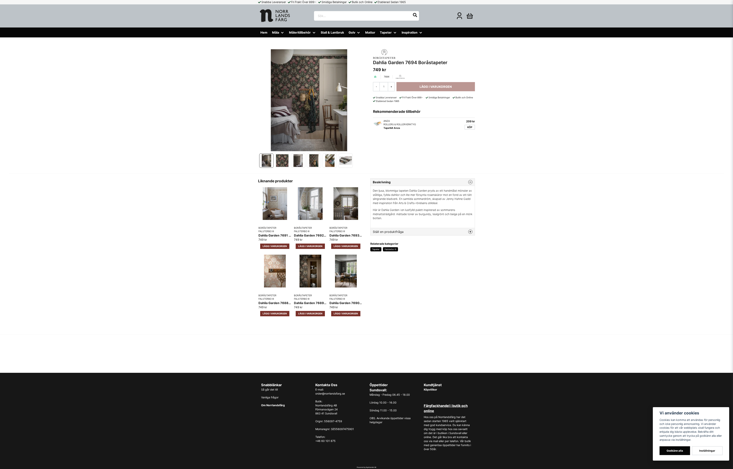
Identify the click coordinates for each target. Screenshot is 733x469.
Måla (275, 32)
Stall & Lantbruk (332, 32)
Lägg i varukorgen (275, 246)
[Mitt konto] (459, 16)
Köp (469, 127)
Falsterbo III (390, 249)
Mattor (370, 32)
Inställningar (707, 450)
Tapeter (386, 32)
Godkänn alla (675, 450)
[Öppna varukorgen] (470, 16)
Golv (352, 32)
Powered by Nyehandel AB (366, 467)
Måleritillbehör (300, 32)
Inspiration (409, 32)
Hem (263, 32)
